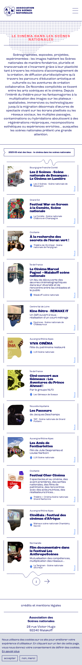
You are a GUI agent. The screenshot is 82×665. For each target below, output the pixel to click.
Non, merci (28, 658)
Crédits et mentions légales (41, 605)
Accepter (10, 658)
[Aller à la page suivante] (46, 581)
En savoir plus (10, 651)
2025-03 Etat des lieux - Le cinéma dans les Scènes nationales (40, 152)
